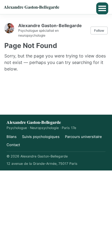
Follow (99, 30)
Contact (13, 145)
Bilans (12, 136)
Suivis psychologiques (41, 136)
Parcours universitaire (83, 136)
